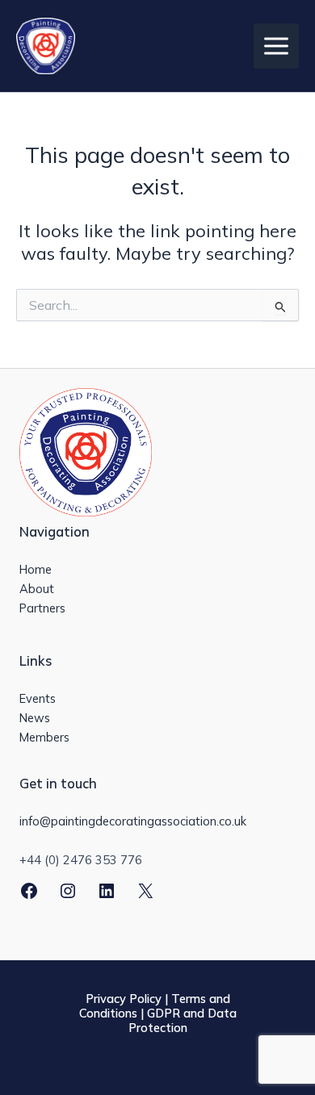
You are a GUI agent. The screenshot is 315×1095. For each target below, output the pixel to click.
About (36, 588)
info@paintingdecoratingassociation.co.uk (132, 821)
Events (37, 698)
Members (44, 737)
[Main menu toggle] (276, 46)
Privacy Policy (124, 998)
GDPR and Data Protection (182, 1020)
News (34, 717)
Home (35, 569)
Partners (42, 608)
